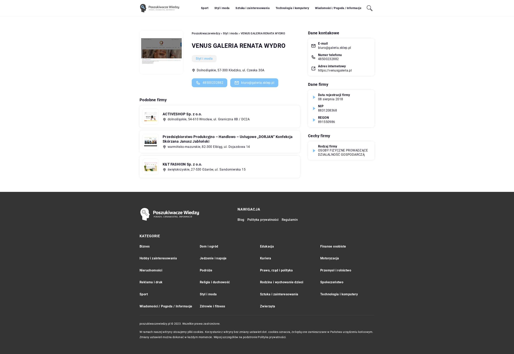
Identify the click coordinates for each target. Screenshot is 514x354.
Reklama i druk (151, 282)
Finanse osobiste (333, 246)
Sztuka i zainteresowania (253, 8)
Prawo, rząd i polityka (276, 270)
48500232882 (213, 83)
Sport (204, 8)
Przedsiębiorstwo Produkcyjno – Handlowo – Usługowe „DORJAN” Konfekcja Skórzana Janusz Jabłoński (228, 139)
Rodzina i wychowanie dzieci (281, 282)
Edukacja (267, 246)
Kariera (265, 258)
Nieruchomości (151, 270)
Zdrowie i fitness (212, 306)
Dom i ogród (209, 246)
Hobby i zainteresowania (158, 258)
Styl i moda (221, 8)
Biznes (145, 246)
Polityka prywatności (263, 220)
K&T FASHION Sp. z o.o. (182, 164)
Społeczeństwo (331, 282)
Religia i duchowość (215, 282)
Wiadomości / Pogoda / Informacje (338, 8)
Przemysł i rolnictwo (335, 270)
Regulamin (290, 220)
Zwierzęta (267, 306)
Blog (241, 220)
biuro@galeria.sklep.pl (257, 83)
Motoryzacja (329, 258)
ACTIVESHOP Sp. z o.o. (182, 114)
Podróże (206, 270)
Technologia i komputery (292, 8)
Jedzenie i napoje (213, 258)
